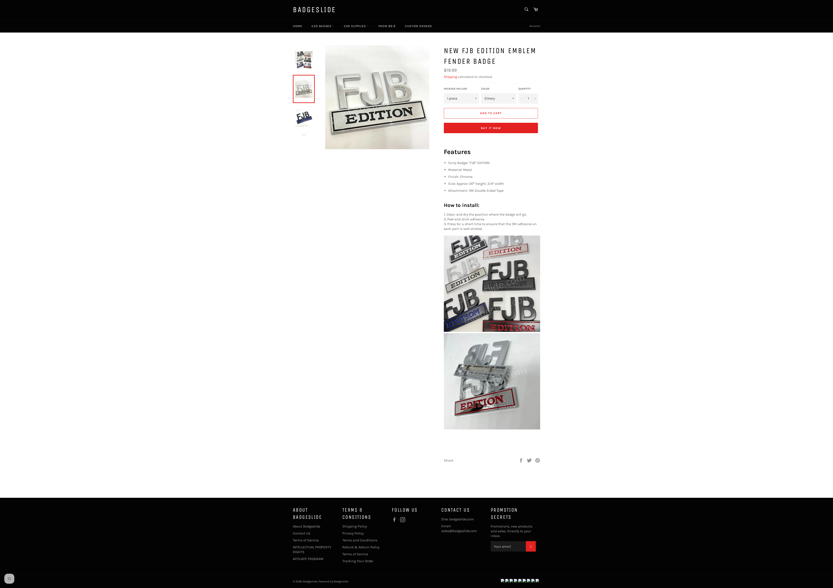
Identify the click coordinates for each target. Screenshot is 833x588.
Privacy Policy (353, 533)
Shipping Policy (354, 526)
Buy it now (491, 128)
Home (297, 26)
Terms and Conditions (359, 540)
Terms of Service (306, 540)
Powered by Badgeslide (333, 581)
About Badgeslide (306, 526)
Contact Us (301, 533)
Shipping (450, 77)
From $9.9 (386, 26)
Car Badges (322, 26)
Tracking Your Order (357, 561)
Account (535, 26)
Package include (455, 88)
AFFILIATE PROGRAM (308, 559)
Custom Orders (418, 26)
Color (485, 88)
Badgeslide (314, 9)
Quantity (524, 88)
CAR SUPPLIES (355, 26)
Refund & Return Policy (360, 547)
